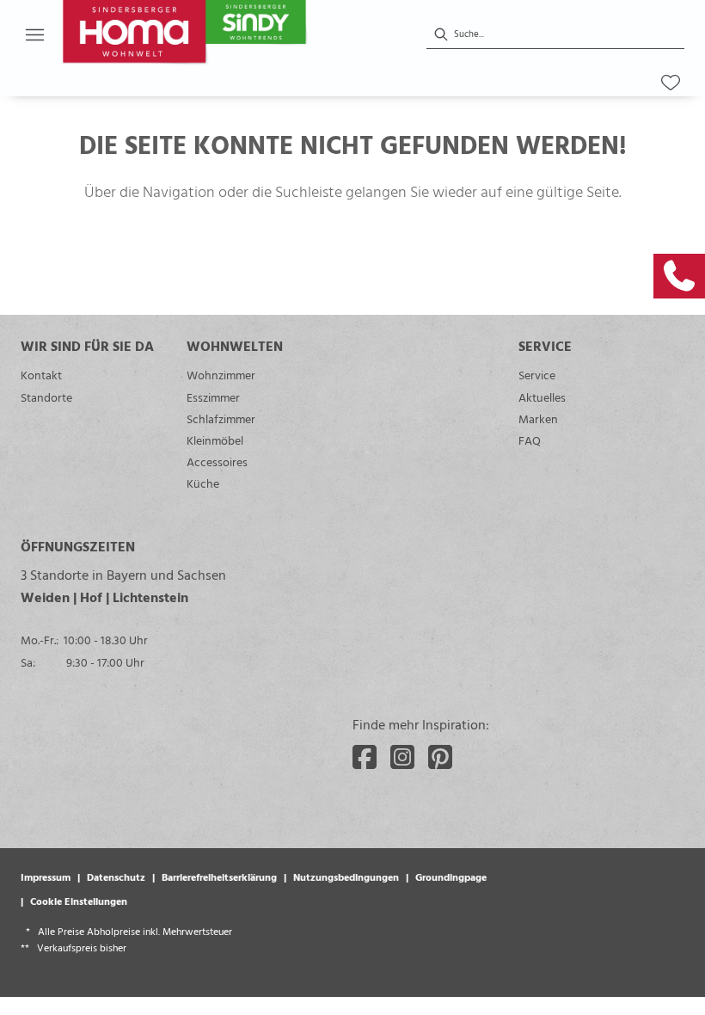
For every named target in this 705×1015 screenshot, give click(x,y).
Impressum (45, 876)
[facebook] (364, 757)
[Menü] (34, 34)
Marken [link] (538, 418)
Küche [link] (203, 483)
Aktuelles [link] (542, 397)
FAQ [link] (529, 440)
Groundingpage (451, 876)
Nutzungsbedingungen (346, 876)
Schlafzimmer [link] (221, 418)
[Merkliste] (670, 82)
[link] (679, 276)
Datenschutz (116, 876)
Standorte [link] (46, 397)
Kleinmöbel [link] (215, 440)
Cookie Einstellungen (78, 900)
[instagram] (402, 757)
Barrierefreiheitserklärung (219, 876)
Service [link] (536, 375)
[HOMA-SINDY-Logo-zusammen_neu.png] (225, 34)
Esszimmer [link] (213, 397)
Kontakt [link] (41, 375)
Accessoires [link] (217, 461)
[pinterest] (440, 757)
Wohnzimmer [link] (221, 375)
